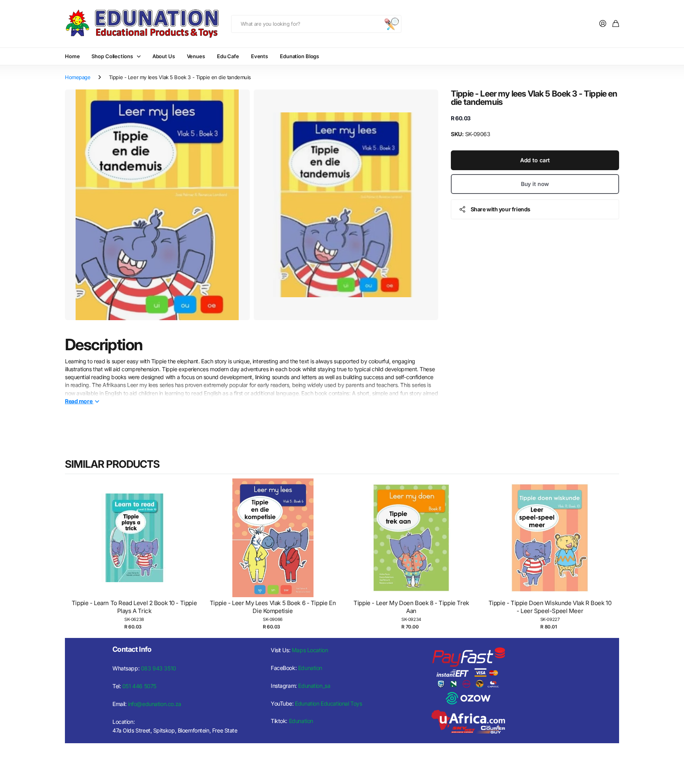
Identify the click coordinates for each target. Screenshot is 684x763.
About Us (163, 56)
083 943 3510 (158, 668)
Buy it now (535, 183)
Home (72, 56)
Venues (196, 56)
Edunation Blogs (299, 56)
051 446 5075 (139, 686)
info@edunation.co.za (154, 703)
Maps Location (310, 650)
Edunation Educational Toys (328, 703)
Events (259, 56)
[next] (611, 554)
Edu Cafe (228, 56)
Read (78, 400)
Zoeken (391, 24)
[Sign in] (602, 24)
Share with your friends (500, 208)
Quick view (138, 546)
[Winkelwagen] (615, 24)
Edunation (310, 667)
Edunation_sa (314, 685)
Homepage (78, 77)
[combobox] (316, 24)
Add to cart (535, 159)
